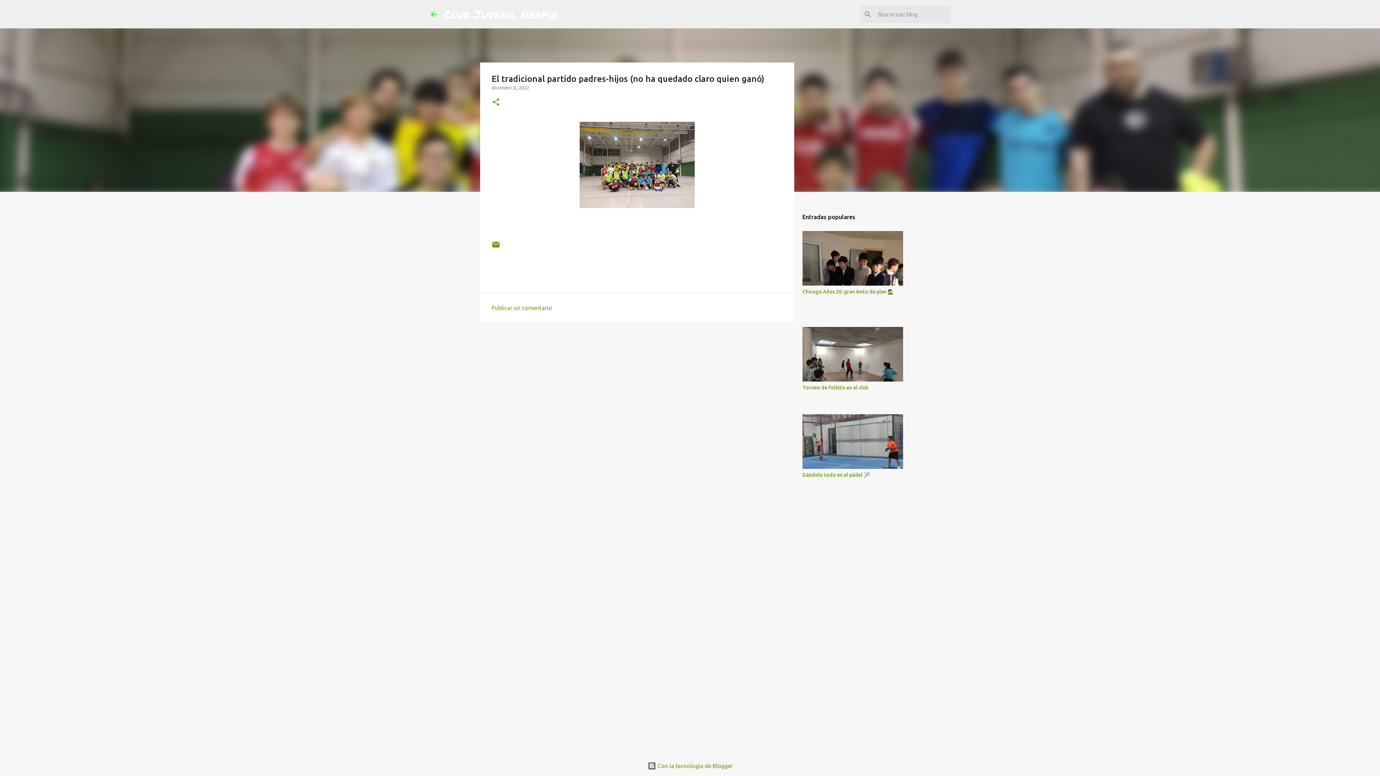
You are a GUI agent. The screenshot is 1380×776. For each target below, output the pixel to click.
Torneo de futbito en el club (835, 388)
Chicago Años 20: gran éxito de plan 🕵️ (848, 292)
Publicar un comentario (522, 308)
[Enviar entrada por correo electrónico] (496, 247)
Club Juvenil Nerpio (501, 14)
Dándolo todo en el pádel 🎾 (836, 475)
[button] (496, 102)
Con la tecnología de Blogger (694, 766)
